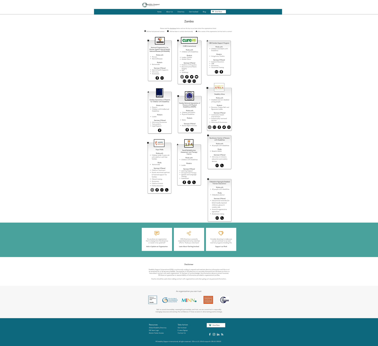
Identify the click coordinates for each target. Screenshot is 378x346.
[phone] (166, 190)
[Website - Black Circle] (182, 77)
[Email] (162, 190)
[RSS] (222, 334)
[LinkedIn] (218, 334)
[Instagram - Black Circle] (229, 127)
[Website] (152, 190)
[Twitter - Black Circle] (191, 77)
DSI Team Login (154, 330)
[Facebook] (157, 190)
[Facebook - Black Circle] (157, 78)
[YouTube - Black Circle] (196, 77)
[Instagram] (214, 334)
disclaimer (173, 28)
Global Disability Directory (157, 328)
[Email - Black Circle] (162, 78)
